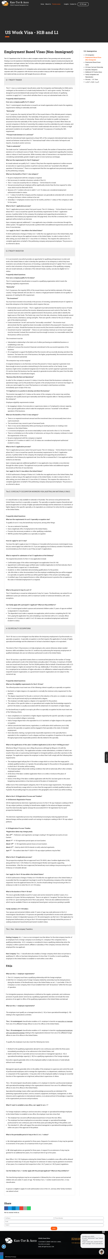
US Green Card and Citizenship (94, 67)
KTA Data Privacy (10, 1257)
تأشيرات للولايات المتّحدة (92, 82)
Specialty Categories (91, 70)
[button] (6, 1208)
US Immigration (89, 55)
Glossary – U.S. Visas (91, 79)
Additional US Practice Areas (93, 72)
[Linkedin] (1, 1257)
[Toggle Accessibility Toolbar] (4, 1246)
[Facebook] (1, 1254)
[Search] (91, 4)
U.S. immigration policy (30, 69)
